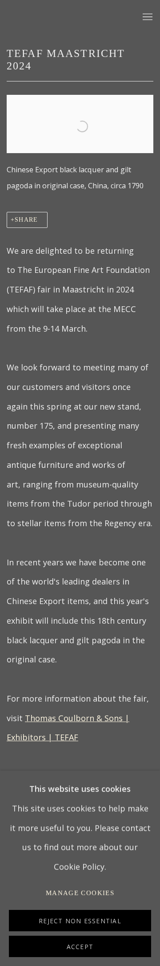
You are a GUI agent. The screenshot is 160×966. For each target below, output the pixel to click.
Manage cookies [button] (80, 893)
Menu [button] (146, 17)
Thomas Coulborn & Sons (67, 17)
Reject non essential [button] (80, 921)
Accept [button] (80, 946)
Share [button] (26, 219)
